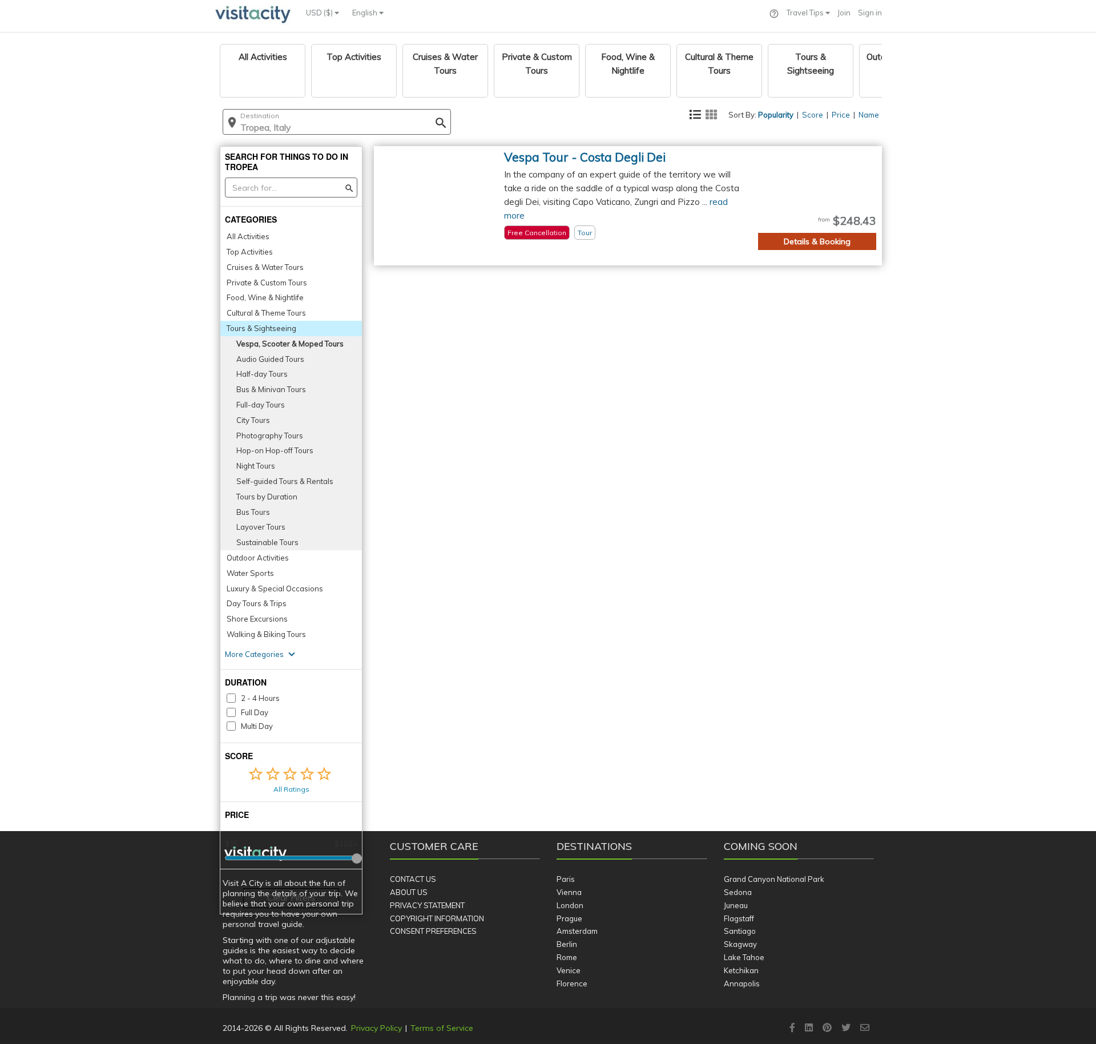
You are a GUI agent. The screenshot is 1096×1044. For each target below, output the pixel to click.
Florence (572, 983)
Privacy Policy (376, 1028)
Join (844, 12)
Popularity (775, 114)
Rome (567, 957)
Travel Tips (806, 12)
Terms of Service (441, 1028)
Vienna (569, 892)
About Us (409, 892)
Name (869, 114)
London (570, 905)
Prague (569, 918)
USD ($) (320, 12)
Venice (569, 970)
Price (841, 114)
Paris (566, 879)
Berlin (567, 944)
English (365, 12)
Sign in (870, 12)
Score (812, 114)
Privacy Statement (427, 905)
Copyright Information (437, 918)
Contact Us (413, 879)
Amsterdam (577, 931)
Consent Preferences (433, 931)
